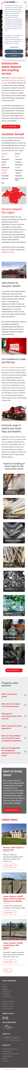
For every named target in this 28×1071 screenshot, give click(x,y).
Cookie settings (14, 47)
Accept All (14, 51)
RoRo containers (12, 439)
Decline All (14, 55)
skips (22, 90)
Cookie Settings (6, 996)
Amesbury (5, 154)
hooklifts (7, 93)
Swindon (4, 173)
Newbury (18, 167)
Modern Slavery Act (7, 1004)
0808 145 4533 (9, 252)
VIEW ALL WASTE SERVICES (13, 670)
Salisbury (4, 170)
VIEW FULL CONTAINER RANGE (9, 126)
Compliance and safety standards (11, 367)
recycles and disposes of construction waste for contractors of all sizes (14, 80)
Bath (3, 156)
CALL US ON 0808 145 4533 (11, 810)
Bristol (17, 156)
